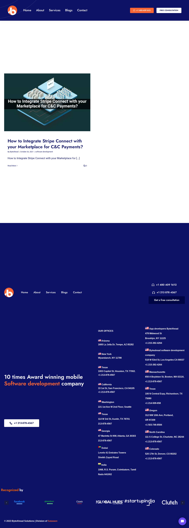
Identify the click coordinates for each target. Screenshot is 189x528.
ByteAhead (14, 152)
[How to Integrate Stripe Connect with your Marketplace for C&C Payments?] (47, 102)
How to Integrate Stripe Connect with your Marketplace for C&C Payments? (44, 102)
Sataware (52, 521)
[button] (6, 503)
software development (44, 152)
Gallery (49, 102)
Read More (12, 166)
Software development (32, 383)
